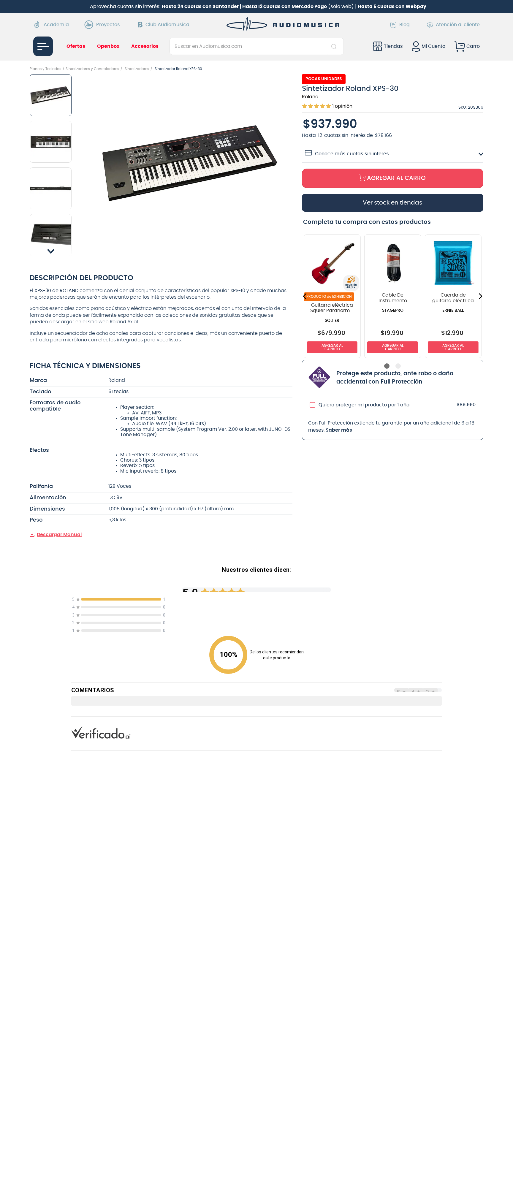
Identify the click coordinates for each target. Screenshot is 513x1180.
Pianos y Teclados (45, 69)
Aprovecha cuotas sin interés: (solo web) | (258, 6)
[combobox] (257, 46)
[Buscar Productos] (335, 46)
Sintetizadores (137, 69)
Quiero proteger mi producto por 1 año (364, 405)
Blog (404, 24)
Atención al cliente (458, 24)
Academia (56, 24)
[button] (190, 164)
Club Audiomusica (167, 24)
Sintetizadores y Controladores (92, 69)
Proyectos (108, 24)
